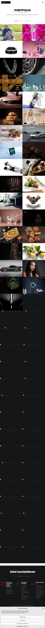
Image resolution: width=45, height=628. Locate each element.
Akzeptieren (22, 617)
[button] (43, 608)
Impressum (25, 626)
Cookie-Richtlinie (20, 626)
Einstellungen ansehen (22, 623)
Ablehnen (22, 620)
